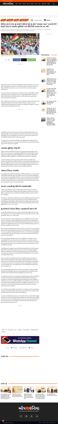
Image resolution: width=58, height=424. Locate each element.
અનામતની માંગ (12, 204)
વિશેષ (16, 20)
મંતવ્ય (5, 16)
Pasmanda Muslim (26, 329)
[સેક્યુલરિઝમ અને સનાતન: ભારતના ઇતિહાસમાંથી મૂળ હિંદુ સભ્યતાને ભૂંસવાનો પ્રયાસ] (43, 71)
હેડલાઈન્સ (11, 215)
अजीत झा (48, 20)
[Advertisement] (20, 120)
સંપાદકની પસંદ (24, 20)
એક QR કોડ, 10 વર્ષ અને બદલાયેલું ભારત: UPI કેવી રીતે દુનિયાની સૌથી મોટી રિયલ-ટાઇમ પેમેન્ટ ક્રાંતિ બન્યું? (51, 111)
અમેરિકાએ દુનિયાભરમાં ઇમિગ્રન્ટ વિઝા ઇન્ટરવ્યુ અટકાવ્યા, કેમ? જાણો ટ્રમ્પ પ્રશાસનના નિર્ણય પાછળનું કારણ (51, 81)
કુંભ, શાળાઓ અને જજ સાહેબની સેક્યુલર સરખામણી (51, 103)
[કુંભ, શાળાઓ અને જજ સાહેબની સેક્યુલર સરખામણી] (43, 103)
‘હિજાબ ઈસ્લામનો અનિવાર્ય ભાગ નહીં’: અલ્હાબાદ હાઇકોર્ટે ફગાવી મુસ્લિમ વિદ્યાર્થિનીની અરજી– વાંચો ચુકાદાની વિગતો (51, 121)
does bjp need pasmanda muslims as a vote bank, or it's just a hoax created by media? (18, 333)
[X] (53, 1)
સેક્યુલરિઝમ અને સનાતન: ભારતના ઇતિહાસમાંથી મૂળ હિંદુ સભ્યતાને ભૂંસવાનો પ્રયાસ (51, 72)
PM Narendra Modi (34, 329)
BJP (6, 329)
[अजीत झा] (45, 20)
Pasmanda (20, 329)
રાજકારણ (10, 20)
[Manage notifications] (3, 421)
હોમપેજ (2, 16)
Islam (15, 329)
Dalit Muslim (10, 329)
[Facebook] (49, 1)
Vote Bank (3, 331)
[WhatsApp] (54, 1)
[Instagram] (51, 1)
